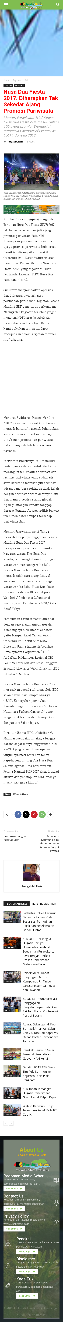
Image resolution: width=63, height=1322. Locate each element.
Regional (17, 80)
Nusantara (9, 947)
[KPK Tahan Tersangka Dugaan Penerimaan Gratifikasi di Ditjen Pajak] (12, 1093)
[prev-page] (6, 1123)
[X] (26, 814)
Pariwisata (19, 85)
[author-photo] (31, 881)
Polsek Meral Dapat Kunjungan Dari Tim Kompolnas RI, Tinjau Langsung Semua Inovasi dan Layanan (39, 981)
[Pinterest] (34, 814)
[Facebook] (18, 814)
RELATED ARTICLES (16, 903)
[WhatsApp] (42, 814)
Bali (26, 80)
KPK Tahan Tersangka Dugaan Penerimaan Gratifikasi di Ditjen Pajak (39, 1093)
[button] (6, 5)
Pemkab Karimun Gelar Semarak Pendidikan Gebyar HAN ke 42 (38, 1054)
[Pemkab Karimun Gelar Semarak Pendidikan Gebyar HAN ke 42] (12, 1054)
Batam (7, 1010)
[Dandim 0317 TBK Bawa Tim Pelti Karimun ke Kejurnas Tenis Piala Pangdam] (12, 1071)
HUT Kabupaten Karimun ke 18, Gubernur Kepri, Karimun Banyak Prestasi (49, 843)
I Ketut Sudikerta (20, 794)
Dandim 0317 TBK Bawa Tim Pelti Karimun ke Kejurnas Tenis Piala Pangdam (39, 1073)
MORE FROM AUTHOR (44, 903)
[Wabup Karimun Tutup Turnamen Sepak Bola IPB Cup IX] (12, 1110)
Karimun (8, 921)
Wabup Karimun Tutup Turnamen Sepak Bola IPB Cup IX (40, 1110)
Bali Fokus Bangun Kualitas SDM (15, 837)
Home (6, 80)
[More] (50, 814)
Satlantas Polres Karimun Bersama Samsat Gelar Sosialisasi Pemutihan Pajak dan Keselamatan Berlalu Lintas (40, 921)
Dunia (7, 1033)
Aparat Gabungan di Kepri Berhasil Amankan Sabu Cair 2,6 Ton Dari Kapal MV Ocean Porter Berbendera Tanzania (40, 1032)
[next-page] (11, 1123)
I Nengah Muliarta (15, 141)
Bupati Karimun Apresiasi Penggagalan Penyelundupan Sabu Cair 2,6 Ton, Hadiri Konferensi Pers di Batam (40, 1007)
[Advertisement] (31, 43)
